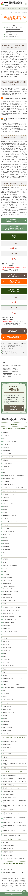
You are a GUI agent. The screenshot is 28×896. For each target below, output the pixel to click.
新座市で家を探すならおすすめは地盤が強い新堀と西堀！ (14, 806)
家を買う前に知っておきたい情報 (10, 368)
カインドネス (6, 466)
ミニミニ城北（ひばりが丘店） (10, 521)
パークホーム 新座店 (8, 463)
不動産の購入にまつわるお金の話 (14, 839)
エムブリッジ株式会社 (8, 457)
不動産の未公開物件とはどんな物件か (12, 785)
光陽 (4, 672)
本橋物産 (5, 696)
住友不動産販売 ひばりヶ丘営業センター (13, 678)
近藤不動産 (5, 724)
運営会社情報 (14, 424)
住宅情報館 (5, 540)
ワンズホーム (6, 644)
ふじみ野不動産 (6, 549)
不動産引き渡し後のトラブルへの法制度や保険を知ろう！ (14, 818)
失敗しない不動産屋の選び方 (9, 775)
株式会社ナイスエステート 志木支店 (11, 607)
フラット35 (5, 842)
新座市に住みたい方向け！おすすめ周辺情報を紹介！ (14, 801)
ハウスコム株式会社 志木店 (9, 619)
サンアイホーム (6, 555)
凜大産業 (5, 537)
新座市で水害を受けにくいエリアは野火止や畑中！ (14, 831)
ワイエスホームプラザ (8, 709)
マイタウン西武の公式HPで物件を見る (13, 275)
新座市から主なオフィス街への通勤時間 (12, 822)
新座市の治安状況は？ (8, 744)
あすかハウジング (7, 706)
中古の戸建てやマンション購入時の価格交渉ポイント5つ (14, 859)
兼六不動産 (5, 559)
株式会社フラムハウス (8, 604)
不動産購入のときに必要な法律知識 (11, 835)
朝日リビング (6, 662)
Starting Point (6, 447)
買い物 (4, 750)
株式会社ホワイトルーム (8, 494)
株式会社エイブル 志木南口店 (10, 565)
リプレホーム (6, 574)
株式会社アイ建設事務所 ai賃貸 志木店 (12, 616)
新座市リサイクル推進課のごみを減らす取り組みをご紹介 (14, 764)
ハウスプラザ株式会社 (8, 699)
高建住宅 (5, 715)
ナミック (5, 568)
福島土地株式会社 (7, 583)
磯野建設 (5, 675)
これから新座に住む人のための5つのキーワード (14, 737)
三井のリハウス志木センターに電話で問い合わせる (14, 336)
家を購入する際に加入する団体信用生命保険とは (14, 781)
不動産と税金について (8, 869)
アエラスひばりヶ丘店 (8, 703)
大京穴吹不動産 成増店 (8, 478)
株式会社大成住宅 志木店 (9, 600)
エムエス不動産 (6, 450)
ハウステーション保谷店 (8, 531)
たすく (4, 656)
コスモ (4, 562)
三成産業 (5, 512)
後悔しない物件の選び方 (8, 794)
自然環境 (5, 760)
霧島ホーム (5, 506)
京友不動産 (5, 432)
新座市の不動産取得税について (10, 845)
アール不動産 (6, 721)
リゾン (4, 634)
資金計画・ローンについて (9, 855)
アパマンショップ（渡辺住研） (10, 441)
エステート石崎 (6, 528)
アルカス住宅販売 (7, 730)
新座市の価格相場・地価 (8, 848)
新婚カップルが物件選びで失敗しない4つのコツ (14, 809)
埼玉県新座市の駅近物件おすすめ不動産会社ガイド (13, 3)
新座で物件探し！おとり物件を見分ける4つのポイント (14, 813)
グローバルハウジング (8, 727)
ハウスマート (6, 435)
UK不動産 (5, 733)
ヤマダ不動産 (6, 546)
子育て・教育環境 (7, 747)
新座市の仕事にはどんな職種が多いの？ (12, 768)
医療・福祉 (5, 757)
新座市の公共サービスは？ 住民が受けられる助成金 (14, 826)
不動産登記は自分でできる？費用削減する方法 (14, 778)
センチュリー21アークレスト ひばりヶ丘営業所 (14, 687)
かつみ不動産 (6, 543)
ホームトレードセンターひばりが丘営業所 (13, 487)
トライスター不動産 (7, 577)
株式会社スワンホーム (8, 613)
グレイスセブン (6, 444)
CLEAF (4, 571)
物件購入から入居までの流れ (9, 797)
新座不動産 (5, 460)
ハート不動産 (6, 481)
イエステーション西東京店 (9, 484)
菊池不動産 (5, 500)
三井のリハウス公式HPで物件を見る (13, 330)
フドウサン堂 (6, 438)
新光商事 (5, 718)
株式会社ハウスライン (8, 534)
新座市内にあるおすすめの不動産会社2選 (14, 388)
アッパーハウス (6, 552)
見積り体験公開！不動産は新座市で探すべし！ (14, 872)
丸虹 (4, 469)
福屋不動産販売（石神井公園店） (11, 515)
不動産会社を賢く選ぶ (8, 791)
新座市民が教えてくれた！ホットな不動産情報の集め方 (14, 864)
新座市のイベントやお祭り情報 (10, 741)
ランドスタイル (6, 650)
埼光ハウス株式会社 (7, 597)
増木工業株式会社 (7, 594)
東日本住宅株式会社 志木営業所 (10, 591)
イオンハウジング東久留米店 (9, 491)
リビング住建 (6, 693)
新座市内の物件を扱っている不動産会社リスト (14, 428)
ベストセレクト (6, 659)
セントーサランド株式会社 (9, 622)
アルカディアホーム (7, 628)
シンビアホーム (6, 525)
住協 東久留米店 (7, 641)
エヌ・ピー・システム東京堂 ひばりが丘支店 (13, 475)
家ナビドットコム (7, 647)
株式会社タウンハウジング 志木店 (11, 610)
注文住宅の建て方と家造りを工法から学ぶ (13, 788)
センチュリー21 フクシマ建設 (10, 631)
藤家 (4, 472)
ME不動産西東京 (7, 453)
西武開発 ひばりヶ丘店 (8, 665)
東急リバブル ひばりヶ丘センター (11, 669)
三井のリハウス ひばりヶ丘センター (11, 684)
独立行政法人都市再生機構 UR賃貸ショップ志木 (9, 587)
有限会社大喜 (6, 497)
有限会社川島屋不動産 (8, 580)
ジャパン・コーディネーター (9, 503)
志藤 (4, 690)
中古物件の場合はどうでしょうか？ (13, 34)
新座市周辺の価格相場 (8, 852)
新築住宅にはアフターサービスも (12, 36)
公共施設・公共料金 (7, 754)
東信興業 (5, 509)
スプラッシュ (6, 518)
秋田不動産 (5, 681)
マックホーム (6, 638)
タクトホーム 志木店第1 (8, 712)
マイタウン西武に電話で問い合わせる (14, 281)
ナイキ (4, 653)
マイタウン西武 (6, 625)
